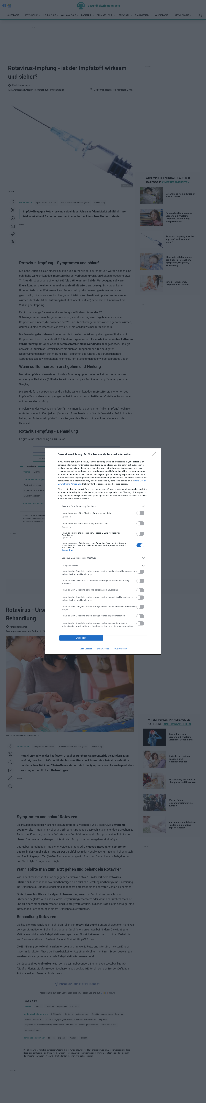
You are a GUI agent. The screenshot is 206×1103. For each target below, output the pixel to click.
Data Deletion (85, 648)
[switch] (140, 513)
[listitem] (103, 506)
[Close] (155, 454)
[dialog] (103, 551)
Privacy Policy (120, 648)
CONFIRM (81, 638)
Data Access (103, 648)
